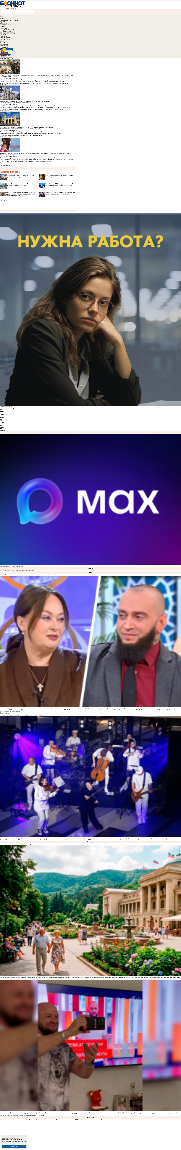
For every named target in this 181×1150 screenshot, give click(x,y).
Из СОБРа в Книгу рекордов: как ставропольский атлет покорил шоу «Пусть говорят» (22, 1112)
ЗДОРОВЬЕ (3, 22)
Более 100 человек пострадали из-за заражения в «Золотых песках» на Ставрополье (97, 1119)
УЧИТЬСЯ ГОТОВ (10, 50)
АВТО (1, 17)
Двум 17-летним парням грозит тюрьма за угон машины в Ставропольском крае (62, 1112)
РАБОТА (10, 49)
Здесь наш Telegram (6, 162)
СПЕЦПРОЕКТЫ (5, 39)
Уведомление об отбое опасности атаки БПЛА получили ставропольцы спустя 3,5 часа (153, 1113)
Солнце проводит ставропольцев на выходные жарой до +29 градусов (18, 1119)
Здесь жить (3, 84)
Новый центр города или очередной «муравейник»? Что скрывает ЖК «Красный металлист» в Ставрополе (30, 106)
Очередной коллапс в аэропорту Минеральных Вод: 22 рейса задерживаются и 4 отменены (136, 709)
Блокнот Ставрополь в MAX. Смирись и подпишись (11, 566)
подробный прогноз (5, 408)
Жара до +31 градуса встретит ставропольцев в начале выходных (17, 844)
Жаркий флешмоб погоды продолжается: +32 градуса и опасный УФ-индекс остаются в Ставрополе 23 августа (27, 574)
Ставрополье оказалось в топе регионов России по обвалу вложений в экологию (56, 1119)
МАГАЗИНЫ (9, 57)
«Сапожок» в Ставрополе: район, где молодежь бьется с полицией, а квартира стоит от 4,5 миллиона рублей (31, 109)
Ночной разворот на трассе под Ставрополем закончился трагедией (18, 570)
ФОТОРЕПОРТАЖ (5, 42)
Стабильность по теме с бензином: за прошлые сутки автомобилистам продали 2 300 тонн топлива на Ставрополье (88, 838)
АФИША (2, 18)
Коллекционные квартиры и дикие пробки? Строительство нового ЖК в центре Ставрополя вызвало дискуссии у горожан (35, 107)
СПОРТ (2, 41)
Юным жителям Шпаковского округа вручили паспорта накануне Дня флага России (42, 709)
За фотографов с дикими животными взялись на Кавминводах (104, 839)
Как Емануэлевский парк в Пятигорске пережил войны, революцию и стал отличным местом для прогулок (30, 133)
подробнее (14, 408)
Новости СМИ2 (4, 200)
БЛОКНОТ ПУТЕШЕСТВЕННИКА (9, 20)
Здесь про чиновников (6, 58)
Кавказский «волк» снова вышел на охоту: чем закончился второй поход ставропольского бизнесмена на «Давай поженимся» (31, 708)
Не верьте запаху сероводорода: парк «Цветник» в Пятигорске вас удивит (21, 135)
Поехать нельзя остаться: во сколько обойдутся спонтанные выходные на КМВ (20, 977)
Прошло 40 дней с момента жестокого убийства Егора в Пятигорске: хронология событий (25, 161)
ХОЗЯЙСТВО (4, 44)
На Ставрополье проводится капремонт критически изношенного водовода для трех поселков (24, 978)
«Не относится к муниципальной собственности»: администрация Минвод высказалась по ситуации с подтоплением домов (146, 838)
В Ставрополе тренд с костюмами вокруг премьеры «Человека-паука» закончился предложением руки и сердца (150, 977)
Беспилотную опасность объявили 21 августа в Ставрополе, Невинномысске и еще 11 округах (24, 1115)
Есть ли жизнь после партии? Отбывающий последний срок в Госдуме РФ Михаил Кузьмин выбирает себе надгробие (34, 83)
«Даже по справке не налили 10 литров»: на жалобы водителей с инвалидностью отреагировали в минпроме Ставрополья (84, 574)
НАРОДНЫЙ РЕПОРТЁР (7, 30)
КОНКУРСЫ (3, 23)
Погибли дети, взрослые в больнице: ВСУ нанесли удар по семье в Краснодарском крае (22, 715)
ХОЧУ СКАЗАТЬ (4, 46)
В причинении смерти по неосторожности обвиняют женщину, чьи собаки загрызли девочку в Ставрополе (30, 158)
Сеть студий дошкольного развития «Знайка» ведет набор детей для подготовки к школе (67, 839)
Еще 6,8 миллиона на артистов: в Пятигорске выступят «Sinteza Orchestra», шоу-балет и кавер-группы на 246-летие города (30, 838)
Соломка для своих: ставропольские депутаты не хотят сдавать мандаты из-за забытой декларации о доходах (32, 81)
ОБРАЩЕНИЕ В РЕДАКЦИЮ (8, 33)
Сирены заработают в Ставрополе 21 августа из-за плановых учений (145, 1112)
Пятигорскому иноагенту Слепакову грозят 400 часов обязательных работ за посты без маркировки (120, 978)
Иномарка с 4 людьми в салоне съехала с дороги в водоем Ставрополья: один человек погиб (120, 708)
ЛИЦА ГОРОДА (4, 28)
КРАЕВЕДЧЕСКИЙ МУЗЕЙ (7, 25)
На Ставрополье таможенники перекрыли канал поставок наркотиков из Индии (100, 977)
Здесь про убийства (5, 136)
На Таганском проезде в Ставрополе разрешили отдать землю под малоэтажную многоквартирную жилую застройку (103, 1113)
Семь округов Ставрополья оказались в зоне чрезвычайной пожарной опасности (54, 844)
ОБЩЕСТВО (3, 34)
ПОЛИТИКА (3, 36)
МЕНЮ (2, 15)
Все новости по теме (6, 78)
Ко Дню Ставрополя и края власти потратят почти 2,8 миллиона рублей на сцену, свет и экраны (90, 709)
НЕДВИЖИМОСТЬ (5, 31)
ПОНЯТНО (14, 1146)
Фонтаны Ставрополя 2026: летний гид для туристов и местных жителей (21, 132)
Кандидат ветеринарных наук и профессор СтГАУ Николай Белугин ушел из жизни (60, 977)
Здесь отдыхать (4, 110)
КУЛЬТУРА (3, 26)
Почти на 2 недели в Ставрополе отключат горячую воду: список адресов (79, 708)
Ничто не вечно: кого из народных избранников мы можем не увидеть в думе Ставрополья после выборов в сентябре (34, 80)
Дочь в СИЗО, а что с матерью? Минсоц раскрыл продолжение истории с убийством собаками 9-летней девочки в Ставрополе (36, 159)
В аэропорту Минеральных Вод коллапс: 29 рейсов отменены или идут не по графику (107, 1112)
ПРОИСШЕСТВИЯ (5, 38)
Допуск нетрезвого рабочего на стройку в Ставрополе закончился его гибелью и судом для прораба (144, 839)
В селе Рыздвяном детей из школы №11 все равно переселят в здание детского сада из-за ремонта (71, 978)
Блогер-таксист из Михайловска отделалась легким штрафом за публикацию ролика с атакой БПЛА (51, 1113)
